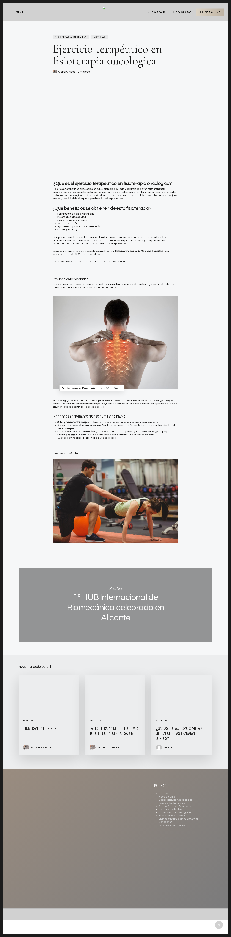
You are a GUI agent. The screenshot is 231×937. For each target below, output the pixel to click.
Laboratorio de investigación (175, 812)
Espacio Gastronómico (172, 803)
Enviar (96, 851)
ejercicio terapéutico (90, 237)
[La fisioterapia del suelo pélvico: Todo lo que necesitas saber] (115, 715)
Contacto (164, 793)
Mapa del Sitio (167, 796)
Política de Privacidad (122, 843)
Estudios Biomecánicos (172, 815)
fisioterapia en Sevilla (70, 37)
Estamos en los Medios (172, 825)
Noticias (99, 37)
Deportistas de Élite (170, 809)
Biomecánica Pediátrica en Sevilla (178, 818)
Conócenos (165, 822)
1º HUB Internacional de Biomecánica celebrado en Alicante (115, 605)
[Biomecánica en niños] (49, 715)
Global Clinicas (66, 71)
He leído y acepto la (112, 843)
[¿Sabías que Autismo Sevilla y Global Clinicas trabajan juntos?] (181, 715)
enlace (89, 901)
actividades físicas (84, 417)
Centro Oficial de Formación (175, 806)
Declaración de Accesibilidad (175, 800)
